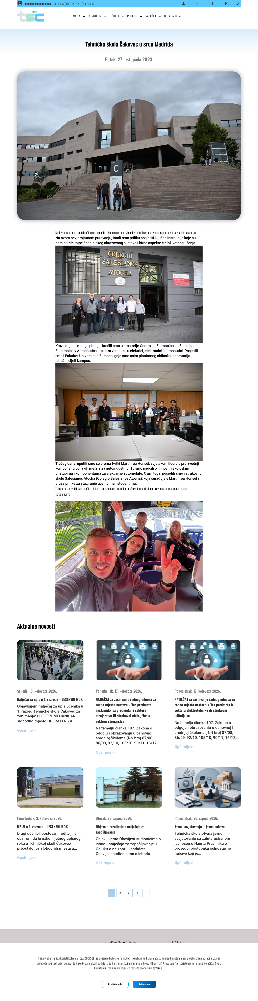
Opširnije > (26, 730)
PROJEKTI (132, 16)
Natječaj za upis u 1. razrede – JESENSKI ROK (50, 699)
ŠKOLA (76, 16)
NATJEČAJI (151, 16)
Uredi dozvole (115, 984)
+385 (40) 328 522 (69, 4)
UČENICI (114, 16)
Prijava (178, 3)
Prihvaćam (144, 984)
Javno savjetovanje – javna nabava (200, 826)
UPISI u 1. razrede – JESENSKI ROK (42, 826)
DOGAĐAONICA (172, 16)
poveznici (158, 968)
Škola (193, 3)
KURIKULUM (94, 16)
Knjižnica (207, 3)
